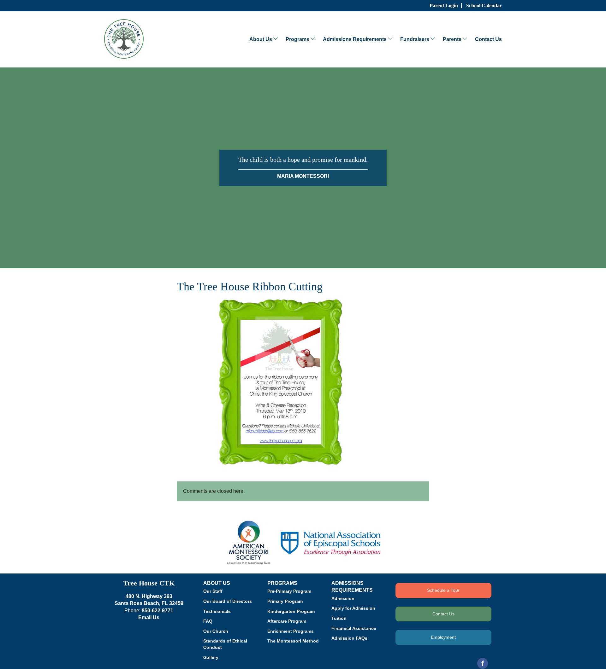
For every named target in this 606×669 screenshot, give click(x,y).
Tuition (339, 618)
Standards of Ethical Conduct (225, 644)
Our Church (215, 631)
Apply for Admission (353, 608)
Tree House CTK (149, 583)
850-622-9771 (157, 610)
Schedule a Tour (443, 590)
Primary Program (285, 601)
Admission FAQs (349, 638)
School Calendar (484, 5)
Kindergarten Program (291, 611)
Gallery (210, 657)
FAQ (207, 621)
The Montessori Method (293, 640)
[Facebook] (482, 663)
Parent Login (444, 5)
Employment (443, 637)
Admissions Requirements (355, 39)
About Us (260, 39)
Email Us (148, 617)
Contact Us (488, 39)
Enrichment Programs (290, 631)
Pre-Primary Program (289, 591)
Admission (342, 598)
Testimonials (217, 611)
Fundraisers (414, 39)
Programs (297, 39)
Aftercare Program (286, 621)
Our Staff (213, 591)
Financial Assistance (353, 628)
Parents (452, 39)
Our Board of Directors (227, 601)
